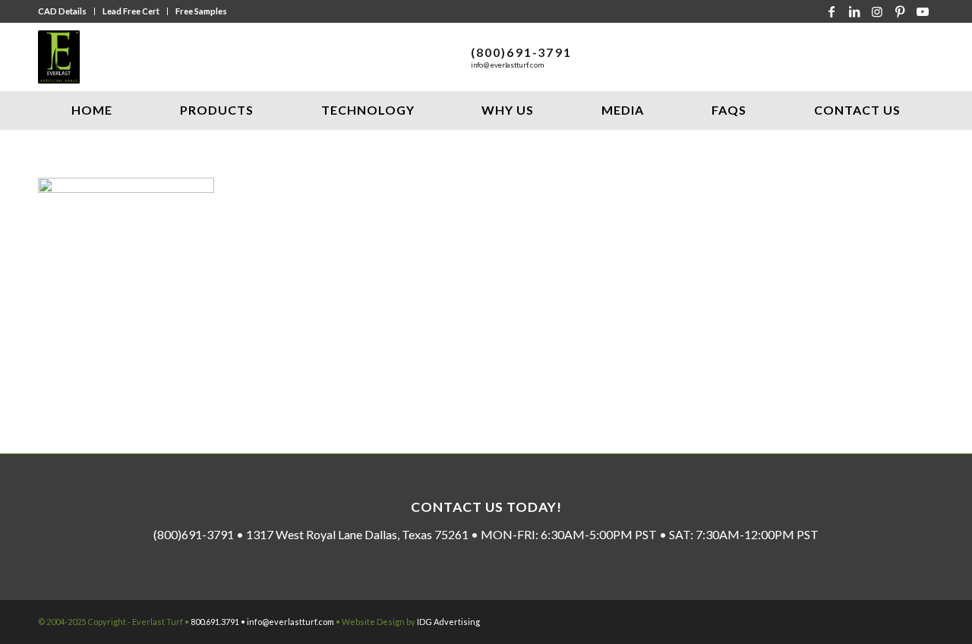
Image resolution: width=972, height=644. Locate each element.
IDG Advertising (448, 622)
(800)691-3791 (521, 52)
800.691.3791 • (219, 622)
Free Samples (201, 11)
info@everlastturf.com (507, 64)
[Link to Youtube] (922, 11)
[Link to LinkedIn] (854, 11)
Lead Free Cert (131, 11)
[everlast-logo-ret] (59, 57)
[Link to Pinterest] (899, 11)
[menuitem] (66, 11)
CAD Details (62, 11)
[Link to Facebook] (831, 11)
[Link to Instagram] (877, 11)
